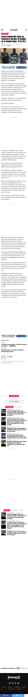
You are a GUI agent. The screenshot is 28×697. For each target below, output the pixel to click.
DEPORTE (23, 687)
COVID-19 (4, 687)
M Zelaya (9, 45)
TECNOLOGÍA (19, 689)
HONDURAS (10, 687)
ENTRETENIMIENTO (11, 689)
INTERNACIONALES (17, 687)
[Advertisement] (14, 14)
